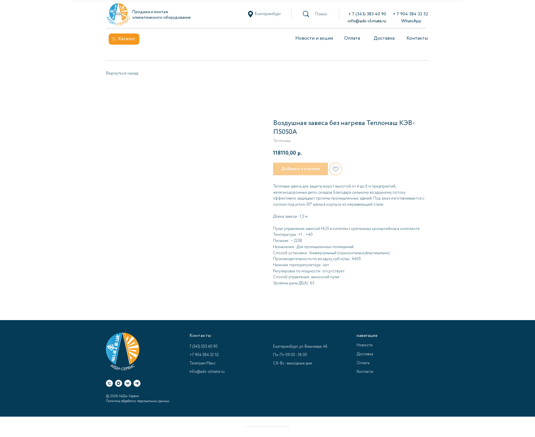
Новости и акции (314, 38)
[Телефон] (109, 383)
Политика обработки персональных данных (137, 401)
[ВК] (127, 383)
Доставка (384, 38)
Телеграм (197, 363)
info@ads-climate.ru (366, 21)
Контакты (417, 38)
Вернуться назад (122, 73)
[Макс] (118, 383)
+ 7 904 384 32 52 (410, 14)
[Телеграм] (136, 383)
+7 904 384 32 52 (204, 355)
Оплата (352, 38)
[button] (321, 14)
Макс (210, 363)
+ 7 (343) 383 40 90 (367, 14)
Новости (365, 345)
